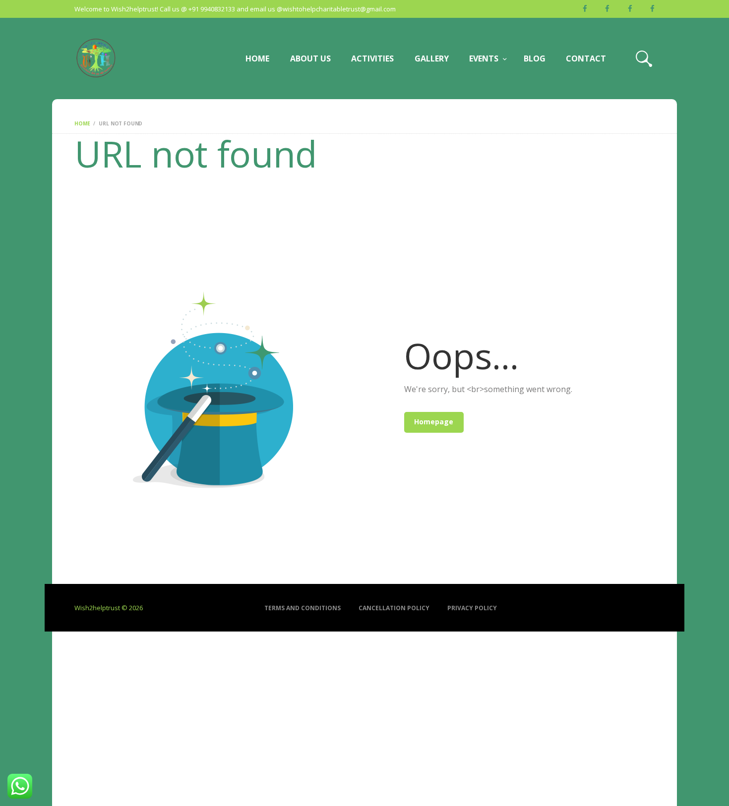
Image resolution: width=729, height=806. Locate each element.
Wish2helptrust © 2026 (108, 607)
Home (82, 123)
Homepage (433, 421)
